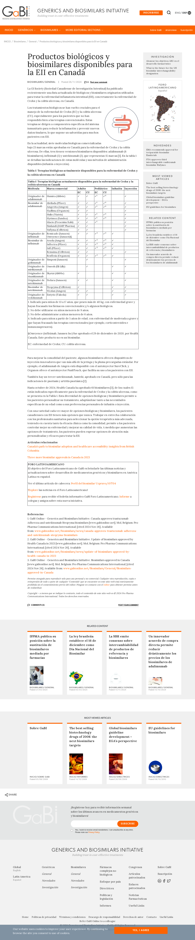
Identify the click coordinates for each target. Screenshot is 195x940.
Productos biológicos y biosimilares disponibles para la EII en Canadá (73, 41)
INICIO (9, 30)
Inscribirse (151, 13)
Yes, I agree (141, 930)
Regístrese (34, 496)
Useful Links (136, 905)
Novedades (48, 880)
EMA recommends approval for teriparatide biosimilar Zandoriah (162, 152)
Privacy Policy (93, 832)
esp (184, 12)
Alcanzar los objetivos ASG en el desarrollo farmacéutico (162, 62)
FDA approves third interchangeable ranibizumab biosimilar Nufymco (161, 162)
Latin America (21, 878)
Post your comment (98, 82)
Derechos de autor (133, 917)
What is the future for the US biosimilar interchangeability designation (161, 71)
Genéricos (26, 30)
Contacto (151, 917)
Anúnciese (171, 30)
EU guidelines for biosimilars (161, 207)
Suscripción (187, 30)
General (33, 41)
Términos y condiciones (72, 917)
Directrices (107, 888)
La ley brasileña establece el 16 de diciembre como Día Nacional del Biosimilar (162, 237)
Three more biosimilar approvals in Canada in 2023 (58, 457)
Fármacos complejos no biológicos (108, 870)
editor (107, 584)
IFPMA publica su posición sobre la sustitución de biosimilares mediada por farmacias (159, 226)
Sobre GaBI (155, 30)
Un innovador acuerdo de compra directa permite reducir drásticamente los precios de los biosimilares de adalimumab (162, 258)
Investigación (50, 887)
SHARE (12, 794)
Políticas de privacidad (44, 917)
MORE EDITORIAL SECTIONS (83, 30)
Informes (105, 905)
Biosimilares (50, 30)
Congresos (135, 867)
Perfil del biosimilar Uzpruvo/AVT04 (93, 483)
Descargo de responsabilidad (104, 917)
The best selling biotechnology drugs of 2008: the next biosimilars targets (162, 190)
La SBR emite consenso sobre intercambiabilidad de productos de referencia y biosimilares (162, 247)
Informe (124, 496)
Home (25, 917)
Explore (33, 490)
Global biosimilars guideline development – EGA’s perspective (160, 200)
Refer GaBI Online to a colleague (97, 921)
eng (177, 12)
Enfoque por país (110, 881)
